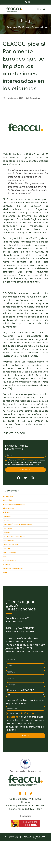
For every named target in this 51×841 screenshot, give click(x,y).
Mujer (5, 556)
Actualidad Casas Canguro (14, 504)
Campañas (35, 98)
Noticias (6, 564)
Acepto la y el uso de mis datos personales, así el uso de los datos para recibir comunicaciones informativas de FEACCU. (25, 462)
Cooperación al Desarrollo (14, 536)
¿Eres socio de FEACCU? (20, 690)
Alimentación (8, 508)
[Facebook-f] (25, 793)
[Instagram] (32, 478)
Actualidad (7, 500)
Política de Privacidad (25, 460)
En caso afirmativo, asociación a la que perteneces (25, 702)
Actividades (8, 496)
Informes (6, 548)
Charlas (6, 520)
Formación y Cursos (11, 544)
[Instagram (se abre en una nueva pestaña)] (29, 2)
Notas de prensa (10, 560)
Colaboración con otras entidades (17, 524)
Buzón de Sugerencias (33, 838)
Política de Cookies (16, 838)
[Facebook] (19, 478)
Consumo (6, 532)
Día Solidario (8, 540)
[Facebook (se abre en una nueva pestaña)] (26, 2)
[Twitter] (25, 478)
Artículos (6, 512)
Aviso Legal (22, 836)
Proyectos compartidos (13, 568)
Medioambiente (9, 552)
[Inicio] (3, 27)
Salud (5, 572)
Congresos (7, 528)
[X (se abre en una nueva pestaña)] (22, 2)
